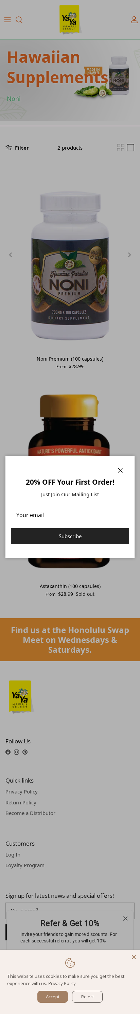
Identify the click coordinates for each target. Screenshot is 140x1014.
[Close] (133, 955)
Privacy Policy (62, 983)
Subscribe (70, 536)
